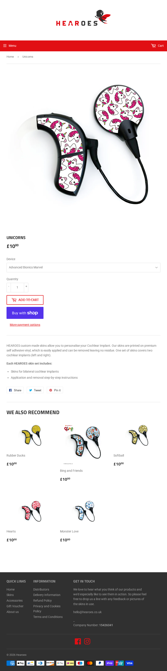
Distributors (41, 589)
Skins (10, 595)
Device (11, 259)
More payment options (25, 324)
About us (13, 612)
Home (10, 56)
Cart (160, 45)
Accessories (15, 600)
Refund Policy (42, 600)
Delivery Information (46, 595)
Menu (12, 45)
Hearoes (21, 654)
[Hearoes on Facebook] (78, 643)
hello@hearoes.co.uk (87, 612)
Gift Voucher (15, 606)
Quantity (12, 279)
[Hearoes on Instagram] (87, 643)
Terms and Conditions (48, 617)
